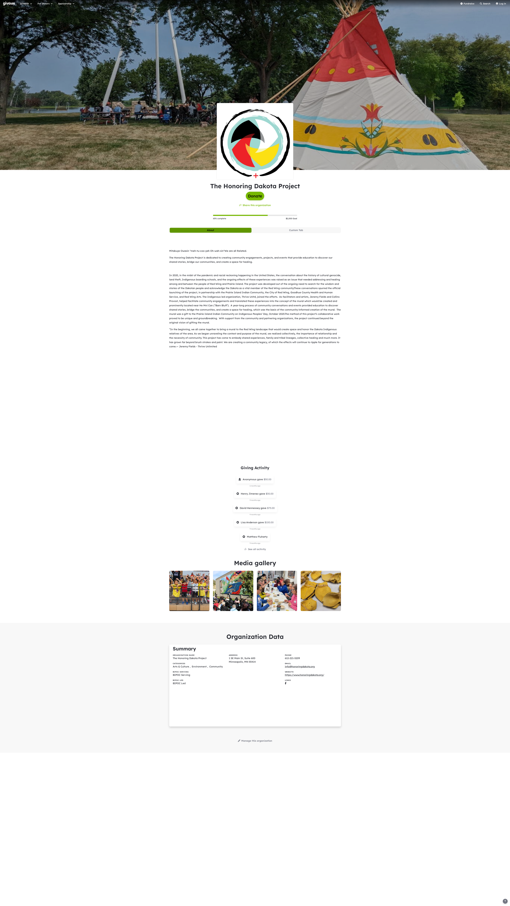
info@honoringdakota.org (300, 666)
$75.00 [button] (271, 508)
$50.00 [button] (267, 479)
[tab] (210, 230)
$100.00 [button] (269, 522)
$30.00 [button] (269, 493)
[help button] (505, 901)
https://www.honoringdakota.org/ (304, 674)
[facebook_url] (285, 683)
